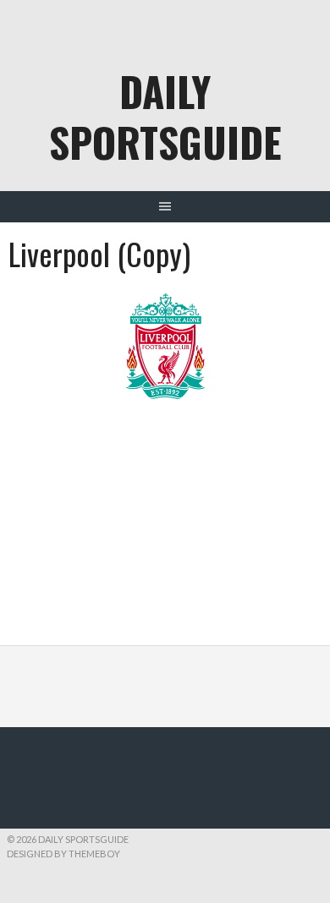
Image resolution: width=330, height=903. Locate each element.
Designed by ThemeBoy (63, 853)
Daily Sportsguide (165, 116)
